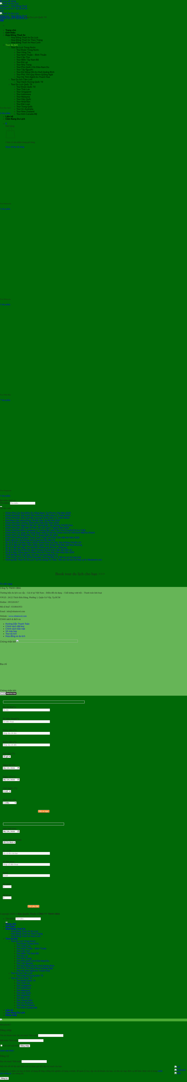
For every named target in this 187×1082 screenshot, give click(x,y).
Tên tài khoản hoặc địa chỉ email (19, 1035)
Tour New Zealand (25, 111)
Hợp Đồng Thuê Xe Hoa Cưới (26, 936)
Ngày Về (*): (9, 776)
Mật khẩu (9, 1040)
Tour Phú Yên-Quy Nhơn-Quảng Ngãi (34, 968)
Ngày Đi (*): (9, 765)
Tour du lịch (11, 634)
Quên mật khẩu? (7, 1050)
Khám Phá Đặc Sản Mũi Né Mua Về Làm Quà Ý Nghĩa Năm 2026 (37, 528)
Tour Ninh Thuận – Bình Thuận (31, 948)
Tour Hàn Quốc (23, 993)
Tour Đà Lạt (22, 956)
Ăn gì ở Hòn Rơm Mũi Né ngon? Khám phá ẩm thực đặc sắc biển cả (38, 550)
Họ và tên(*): (9, 707)
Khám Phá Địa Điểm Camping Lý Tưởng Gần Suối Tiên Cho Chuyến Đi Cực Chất (45, 530)
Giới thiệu (10, 926)
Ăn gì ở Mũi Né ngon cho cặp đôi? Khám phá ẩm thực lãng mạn (36, 547)
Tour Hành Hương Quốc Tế (29, 975)
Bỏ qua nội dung (8, 1)
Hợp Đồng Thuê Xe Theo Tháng (27, 934)
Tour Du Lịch (17, 17)
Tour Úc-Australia (24, 109)
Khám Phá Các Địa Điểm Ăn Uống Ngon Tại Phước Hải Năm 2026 (38, 513)
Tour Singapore (23, 985)
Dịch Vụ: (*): (9, 799)
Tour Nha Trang (23, 958)
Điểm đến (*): (10, 741)
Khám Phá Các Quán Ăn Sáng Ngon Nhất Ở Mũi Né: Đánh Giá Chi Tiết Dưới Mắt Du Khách (50, 532)
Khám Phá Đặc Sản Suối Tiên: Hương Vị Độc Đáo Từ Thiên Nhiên (38, 515)
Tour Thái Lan (23, 983)
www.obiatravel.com (17, 616)
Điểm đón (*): (10, 730)
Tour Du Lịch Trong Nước (23, 941)
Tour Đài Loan (23, 104)
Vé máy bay (11, 631)
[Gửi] (1, 506)
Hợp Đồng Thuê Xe (15, 929)
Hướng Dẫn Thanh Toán (17, 624)
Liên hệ (9, 116)
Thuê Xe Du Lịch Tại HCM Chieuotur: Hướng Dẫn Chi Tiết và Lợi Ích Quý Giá (43, 557)
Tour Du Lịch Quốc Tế (21, 978)
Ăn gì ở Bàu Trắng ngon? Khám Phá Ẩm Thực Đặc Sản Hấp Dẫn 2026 (39, 552)
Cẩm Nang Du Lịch (15, 1012)
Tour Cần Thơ (23, 951)
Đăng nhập (25, 1046)
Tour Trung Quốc (24, 106)
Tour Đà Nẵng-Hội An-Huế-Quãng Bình (35, 966)
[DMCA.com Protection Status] (8, 694)
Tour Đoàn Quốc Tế (25, 980)
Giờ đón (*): (9, 753)
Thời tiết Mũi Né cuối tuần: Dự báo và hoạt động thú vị (31, 555)
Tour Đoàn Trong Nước (27, 943)
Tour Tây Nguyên (24, 963)
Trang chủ (5, 17)
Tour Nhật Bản (23, 995)
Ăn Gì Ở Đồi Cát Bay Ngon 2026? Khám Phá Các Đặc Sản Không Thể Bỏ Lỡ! (43, 542)
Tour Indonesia (23, 988)
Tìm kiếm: (4, 503)
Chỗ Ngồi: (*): (10, 788)
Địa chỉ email (10, 1061)
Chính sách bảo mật (15, 629)
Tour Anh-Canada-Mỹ (26, 114)
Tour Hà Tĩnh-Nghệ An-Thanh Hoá (33, 971)
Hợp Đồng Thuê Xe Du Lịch (24, 931)
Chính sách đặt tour (14, 626)
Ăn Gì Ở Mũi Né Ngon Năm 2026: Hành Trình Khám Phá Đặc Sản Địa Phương (43, 545)
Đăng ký (4, 1078)
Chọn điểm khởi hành (12, 840)
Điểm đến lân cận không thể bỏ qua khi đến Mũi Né (30, 540)
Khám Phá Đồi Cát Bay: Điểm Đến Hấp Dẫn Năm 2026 (32, 523)
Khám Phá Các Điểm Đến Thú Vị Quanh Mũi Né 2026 (31, 535)
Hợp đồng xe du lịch (15, 636)
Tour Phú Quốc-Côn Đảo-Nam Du (32, 961)
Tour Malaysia (23, 990)
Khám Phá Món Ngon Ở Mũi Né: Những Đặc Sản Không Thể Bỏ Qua (39, 525)
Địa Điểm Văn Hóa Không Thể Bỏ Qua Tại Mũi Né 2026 (32, 520)
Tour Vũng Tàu (23, 946)
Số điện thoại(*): (11, 718)
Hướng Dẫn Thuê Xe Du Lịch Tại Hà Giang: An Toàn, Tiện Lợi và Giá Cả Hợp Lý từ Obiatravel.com (53, 560)
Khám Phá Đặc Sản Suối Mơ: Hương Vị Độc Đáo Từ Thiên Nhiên (37, 518)
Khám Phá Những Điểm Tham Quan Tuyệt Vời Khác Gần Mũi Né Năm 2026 (42, 537)
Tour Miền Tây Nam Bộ (27, 953)
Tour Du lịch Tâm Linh (21, 973)
